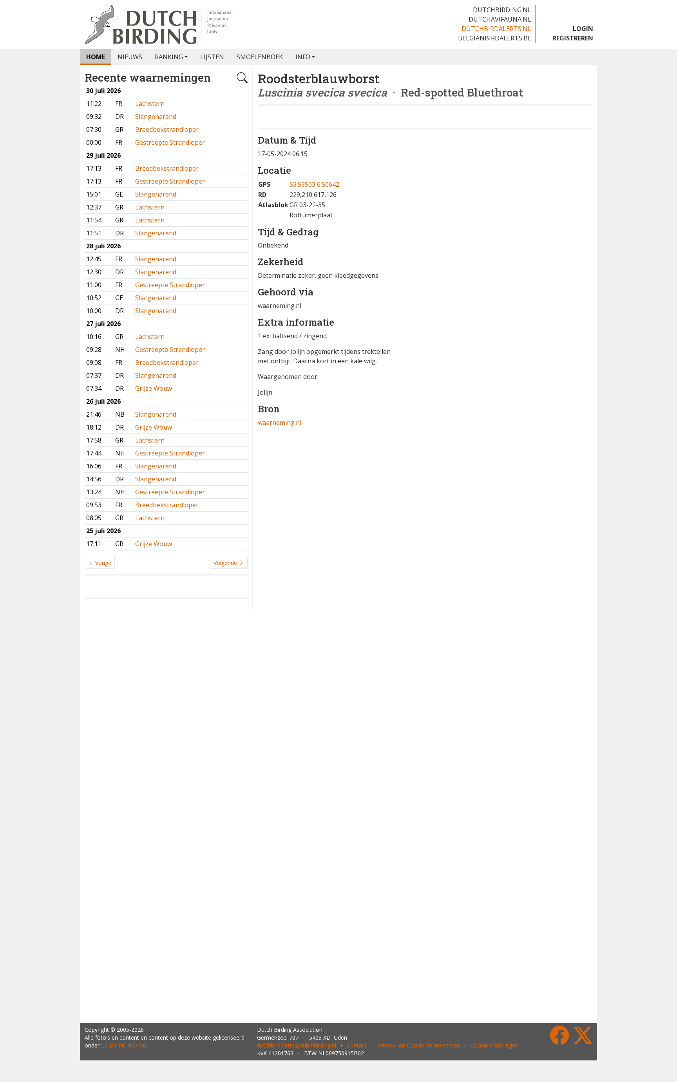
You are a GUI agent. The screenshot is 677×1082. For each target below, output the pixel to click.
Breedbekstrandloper (167, 129)
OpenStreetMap (547, 372)
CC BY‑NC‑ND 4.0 (123, 1045)
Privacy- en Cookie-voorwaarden (418, 1045)
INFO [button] (302, 57)
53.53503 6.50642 (314, 210)
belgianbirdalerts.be (494, 38)
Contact (357, 1045)
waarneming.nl (279, 448)
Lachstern (150, 103)
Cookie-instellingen (494, 1045)
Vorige (102, 563)
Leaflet (514, 372)
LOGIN (583, 28)
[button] (497, 260)
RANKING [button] (169, 57)
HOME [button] (95, 57)
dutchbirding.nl (502, 9)
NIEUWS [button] (130, 57)
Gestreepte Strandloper (170, 142)
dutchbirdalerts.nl (496, 28)
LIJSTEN (212, 57)
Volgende (226, 563)
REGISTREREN (572, 38)
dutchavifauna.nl (500, 19)
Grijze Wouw (153, 388)
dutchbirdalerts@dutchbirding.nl (296, 1045)
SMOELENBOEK (260, 57)
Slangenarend (155, 116)
